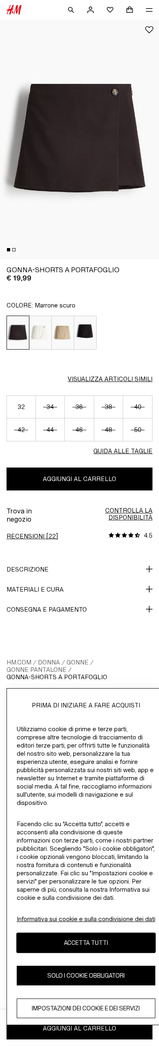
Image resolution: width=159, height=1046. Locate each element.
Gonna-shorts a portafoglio (57, 676)
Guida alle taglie (122, 450)
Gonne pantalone (36, 669)
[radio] (18, 332)
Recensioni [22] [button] (32, 536)
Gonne (77, 662)
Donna (49, 662)
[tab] (9, 250)
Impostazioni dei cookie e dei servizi (86, 1008)
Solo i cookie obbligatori (86, 975)
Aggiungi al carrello (79, 478)
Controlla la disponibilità (128, 514)
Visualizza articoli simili (110, 378)
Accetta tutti (86, 942)
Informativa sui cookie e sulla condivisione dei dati (86, 918)
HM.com (19, 662)
